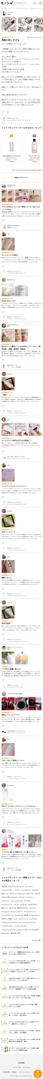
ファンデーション (13, 886)
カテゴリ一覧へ (36, 940)
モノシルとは (26, 1067)
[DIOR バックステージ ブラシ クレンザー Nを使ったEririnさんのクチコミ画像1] (9, 24)
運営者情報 (6, 1072)
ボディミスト (6, 933)
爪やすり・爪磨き (7, 918)
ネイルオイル (19, 915)
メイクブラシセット (8, 926)
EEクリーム (30, 893)
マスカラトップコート (17, 897)
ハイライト (16, 890)
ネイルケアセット (34, 915)
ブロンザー (35, 890)
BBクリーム (5, 893)
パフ (20, 922)
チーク (22, 886)
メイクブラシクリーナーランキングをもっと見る (26, 170)
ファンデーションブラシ (9, 929)
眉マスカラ (12, 908)
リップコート (6, 922)
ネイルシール (6, 911)
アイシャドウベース (17, 900)
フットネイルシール (8, 915)
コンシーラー (29, 886)
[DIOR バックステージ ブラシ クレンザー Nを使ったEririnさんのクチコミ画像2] (25, 24)
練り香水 (13, 933)
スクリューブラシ (23, 929)
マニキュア (32, 908)
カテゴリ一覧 (16, 1067)
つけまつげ (23, 904)
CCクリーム (13, 893)
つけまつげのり (32, 904)
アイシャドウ (6, 900)
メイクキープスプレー (29, 922)
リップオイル (33, 918)
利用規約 (14, 1072)
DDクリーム (21, 893)
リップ (15, 918)
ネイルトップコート (17, 911)
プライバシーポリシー (25, 1072)
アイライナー (29, 897)
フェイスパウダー (7, 890)
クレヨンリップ (23, 918)
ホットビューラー (7, 904)
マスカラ (37, 893)
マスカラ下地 (6, 897)
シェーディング (26, 890)
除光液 (26, 915)
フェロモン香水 (34, 929)
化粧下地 (4, 886)
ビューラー (14, 922)
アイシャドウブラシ (21, 926)
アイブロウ (27, 900)
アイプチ (16, 904)
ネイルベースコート (30, 911)
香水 (18, 933)
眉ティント (5, 908)
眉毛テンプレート (22, 908)
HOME (21, 1063)
